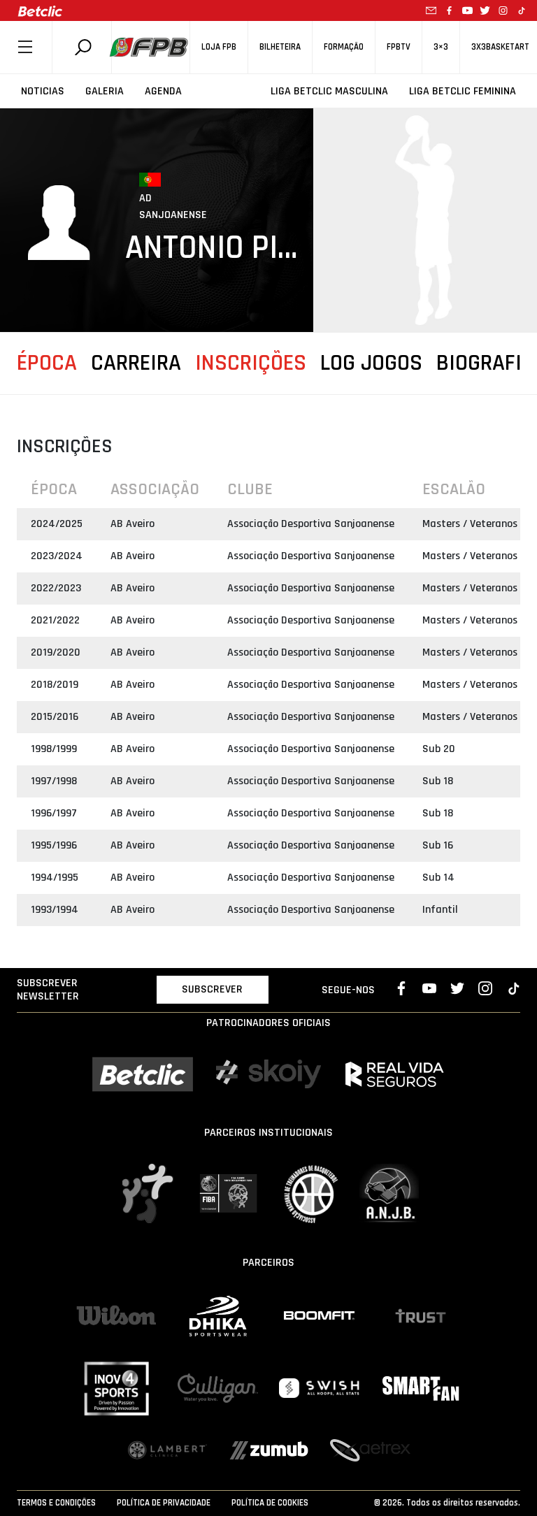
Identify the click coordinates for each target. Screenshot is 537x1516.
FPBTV (398, 47)
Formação (344, 47)
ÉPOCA (47, 363)
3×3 (441, 47)
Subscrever (212, 989)
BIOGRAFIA (485, 363)
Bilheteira (280, 47)
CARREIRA (136, 363)
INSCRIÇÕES (250, 363)
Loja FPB (218, 47)
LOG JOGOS (371, 363)
